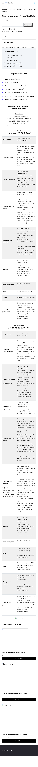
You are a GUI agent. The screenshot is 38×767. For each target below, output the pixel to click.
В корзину (28, 25)
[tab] (8, 36)
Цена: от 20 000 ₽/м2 (14, 63)
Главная (5, 9)
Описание (8, 37)
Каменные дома (15, 9)
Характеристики (16, 55)
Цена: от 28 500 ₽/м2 (14, 66)
